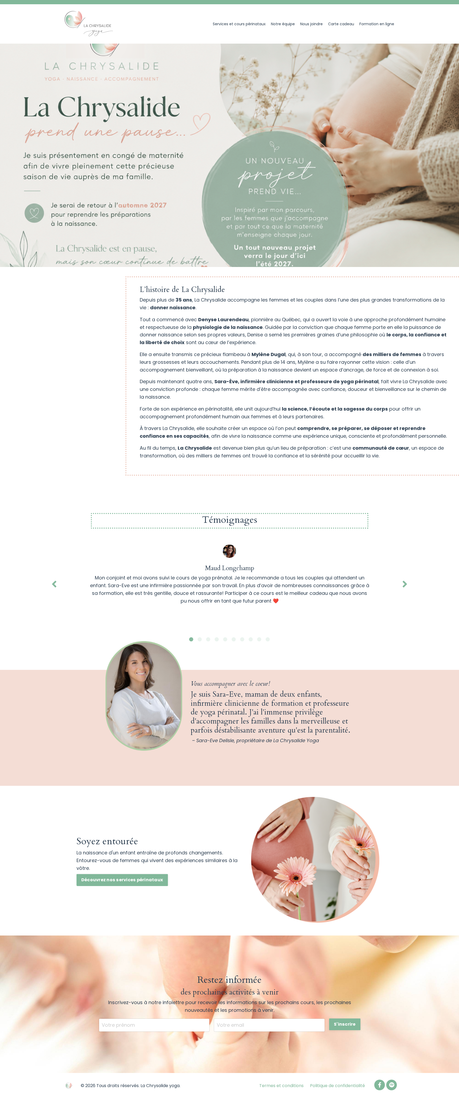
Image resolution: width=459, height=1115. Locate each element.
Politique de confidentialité (337, 1086)
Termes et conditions (281, 1086)
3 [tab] (208, 639)
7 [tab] (242, 639)
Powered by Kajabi (380, 1101)
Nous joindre (311, 24)
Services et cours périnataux (239, 24)
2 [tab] (199, 639)
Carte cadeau (341, 24)
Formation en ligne (376, 24)
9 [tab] (259, 639)
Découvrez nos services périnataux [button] (122, 880)
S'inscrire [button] (345, 1024)
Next (404, 584)
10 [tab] (267, 639)
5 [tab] (225, 639)
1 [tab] (191, 639)
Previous (54, 584)
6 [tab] (233, 639)
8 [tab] (250, 639)
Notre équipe (283, 24)
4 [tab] (216, 639)
